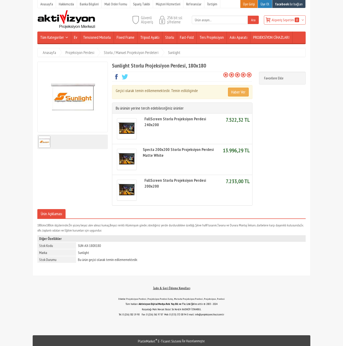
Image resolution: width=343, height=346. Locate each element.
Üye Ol (265, 4)
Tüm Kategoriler (52, 37)
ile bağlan (289, 4)
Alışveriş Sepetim (285, 20)
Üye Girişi (249, 4)
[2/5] (228, 75)
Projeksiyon (210, 298)
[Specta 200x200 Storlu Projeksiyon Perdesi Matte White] (127, 159)
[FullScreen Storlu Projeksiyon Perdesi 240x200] (127, 128)
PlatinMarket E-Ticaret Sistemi (159, 341)
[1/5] (226, 75)
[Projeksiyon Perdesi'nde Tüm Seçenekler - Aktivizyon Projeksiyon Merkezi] (66, 27)
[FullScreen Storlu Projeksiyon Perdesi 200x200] (127, 190)
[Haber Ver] (238, 92)
